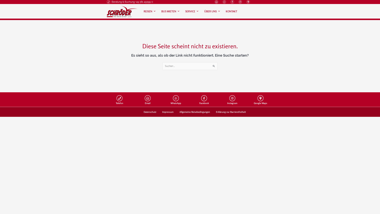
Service (190, 11)
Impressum (168, 111)
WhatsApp (176, 103)
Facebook (204, 103)
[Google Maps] (260, 98)
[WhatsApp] (176, 98)
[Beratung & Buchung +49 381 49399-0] (108, 2)
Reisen (148, 11)
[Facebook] (204, 98)
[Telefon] (119, 98)
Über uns (210, 11)
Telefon (119, 103)
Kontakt (231, 11)
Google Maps (260, 103)
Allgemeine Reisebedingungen (194, 111)
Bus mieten (168, 11)
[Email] (148, 98)
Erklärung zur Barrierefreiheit (231, 111)
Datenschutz (150, 111)
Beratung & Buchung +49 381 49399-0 (132, 1)
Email (148, 103)
